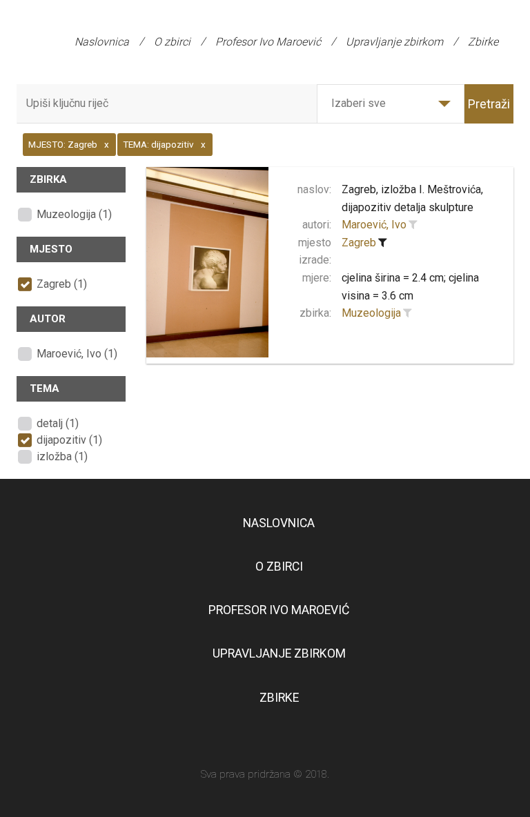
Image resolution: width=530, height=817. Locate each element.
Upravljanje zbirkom (394, 41)
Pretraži (489, 104)
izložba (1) (62, 456)
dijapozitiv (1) (69, 439)
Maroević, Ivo (374, 224)
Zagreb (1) (62, 284)
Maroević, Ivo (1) (77, 353)
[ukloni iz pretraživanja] (382, 243)
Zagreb (359, 242)
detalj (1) (58, 423)
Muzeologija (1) (74, 214)
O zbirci (172, 41)
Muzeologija (371, 312)
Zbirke (483, 41)
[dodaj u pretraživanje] (413, 225)
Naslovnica (102, 41)
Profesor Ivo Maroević (268, 41)
